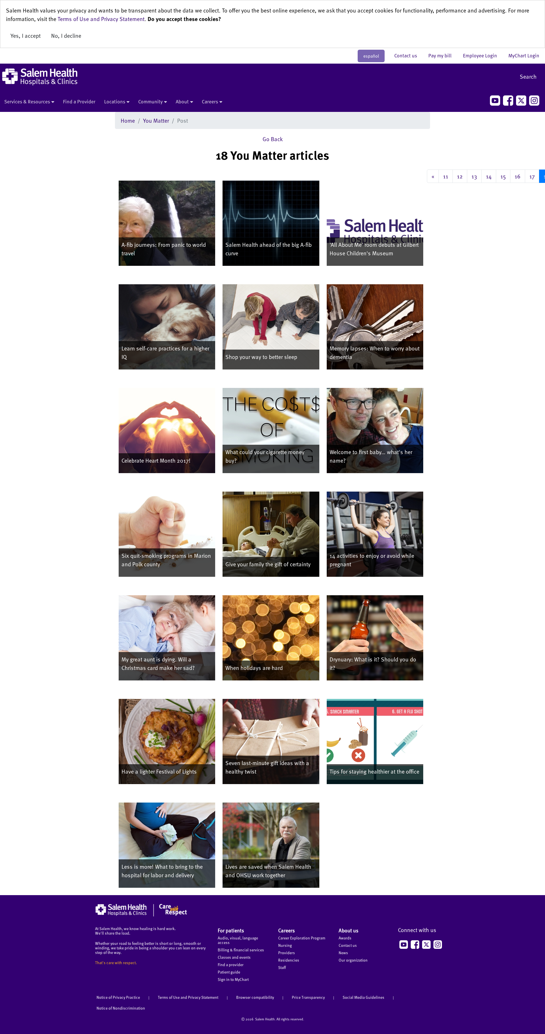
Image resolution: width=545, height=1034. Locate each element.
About (182, 101)
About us (349, 930)
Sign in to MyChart (233, 979)
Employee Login (483, 55)
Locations (114, 101)
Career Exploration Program (301, 938)
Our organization (353, 960)
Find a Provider (79, 101)
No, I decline (66, 35)
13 (474, 176)
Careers (210, 101)
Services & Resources (27, 101)
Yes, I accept (26, 35)
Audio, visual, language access (238, 940)
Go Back (273, 139)
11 (445, 176)
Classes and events (234, 957)
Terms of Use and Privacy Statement (101, 18)
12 (460, 176)
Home (128, 120)
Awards (345, 938)
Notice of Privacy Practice (118, 997)
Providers (286, 953)
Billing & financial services (241, 950)
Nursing (285, 945)
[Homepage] (141, 915)
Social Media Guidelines (363, 997)
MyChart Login (523, 55)
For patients (231, 930)
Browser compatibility (255, 997)
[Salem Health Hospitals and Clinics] (39, 77)
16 (518, 176)
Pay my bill (442, 55)
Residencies (288, 960)
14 (489, 176)
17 (532, 176)
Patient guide (229, 972)
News (343, 953)
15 (503, 176)
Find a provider (231, 965)
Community (150, 101)
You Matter (156, 120)
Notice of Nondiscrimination (121, 1008)
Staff (282, 967)
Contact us (408, 55)
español (371, 56)
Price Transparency (308, 997)
